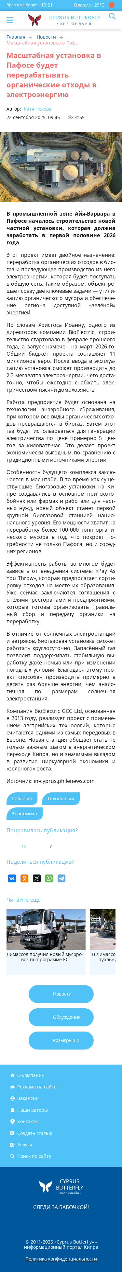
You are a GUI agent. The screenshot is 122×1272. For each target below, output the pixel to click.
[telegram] (69, 1221)
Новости (46, 37)
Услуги (24, 1144)
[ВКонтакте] (12, 878)
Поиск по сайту (34, 1156)
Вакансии (28, 1098)
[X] (36, 878)
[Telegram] (61, 878)
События (22, 798)
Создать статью (34, 1133)
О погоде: (83, 5)
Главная (16, 37)
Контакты (28, 1121)
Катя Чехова (36, 109)
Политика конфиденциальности (61, 1259)
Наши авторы (32, 1110)
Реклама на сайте (37, 1087)
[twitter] (54, 1221)
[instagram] (39, 1221)
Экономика (24, 813)
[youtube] (98, 1221)
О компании (31, 1075)
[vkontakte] (84, 1221)
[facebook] (24, 1221)
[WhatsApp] (49, 878)
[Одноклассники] (24, 878)
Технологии (61, 798)
